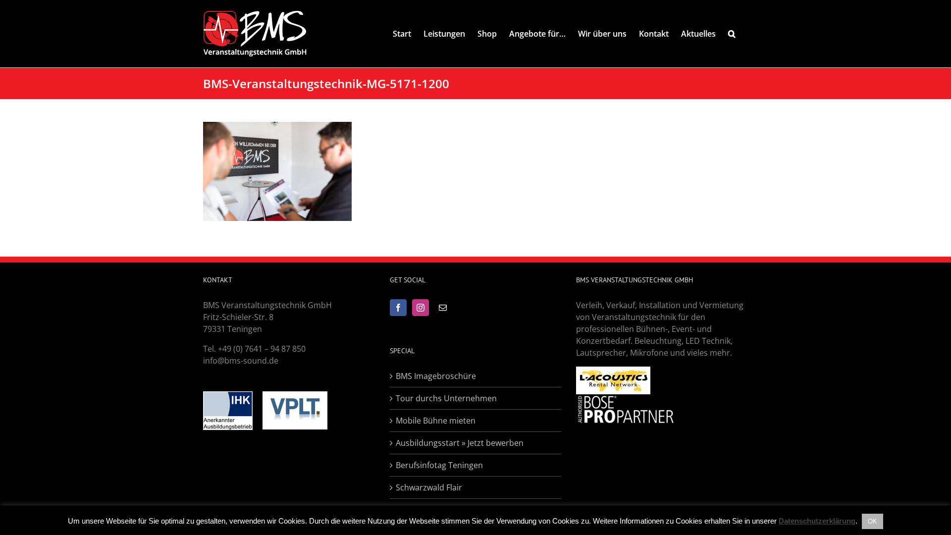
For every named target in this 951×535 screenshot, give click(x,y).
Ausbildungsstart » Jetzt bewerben (460, 442)
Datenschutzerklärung (817, 521)
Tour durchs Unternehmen (446, 398)
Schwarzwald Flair (429, 487)
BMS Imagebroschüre (436, 376)
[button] (732, 33)
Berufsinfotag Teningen (439, 465)
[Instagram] (420, 307)
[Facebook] (398, 307)
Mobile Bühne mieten (436, 420)
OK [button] (872, 521)
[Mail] (442, 307)
